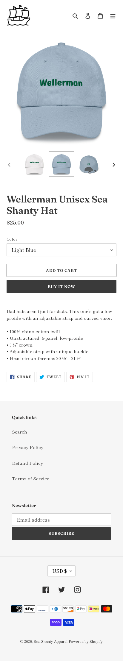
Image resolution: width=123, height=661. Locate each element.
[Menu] (113, 15)
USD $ (59, 570)
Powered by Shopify (86, 641)
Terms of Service (30, 478)
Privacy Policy (27, 447)
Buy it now (61, 286)
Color (12, 239)
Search (19, 431)
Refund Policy (27, 463)
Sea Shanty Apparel (50, 641)
